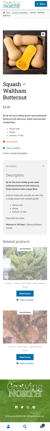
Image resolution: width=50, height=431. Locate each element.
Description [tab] (11, 166)
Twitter (22, 407)
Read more (25, 293)
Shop (8, 13)
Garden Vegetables (20, 13)
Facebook (16, 407)
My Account (8, 426)
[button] (43, 34)
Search (25, 426)
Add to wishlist (13, 148)
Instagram (28, 407)
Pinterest (34, 407)
